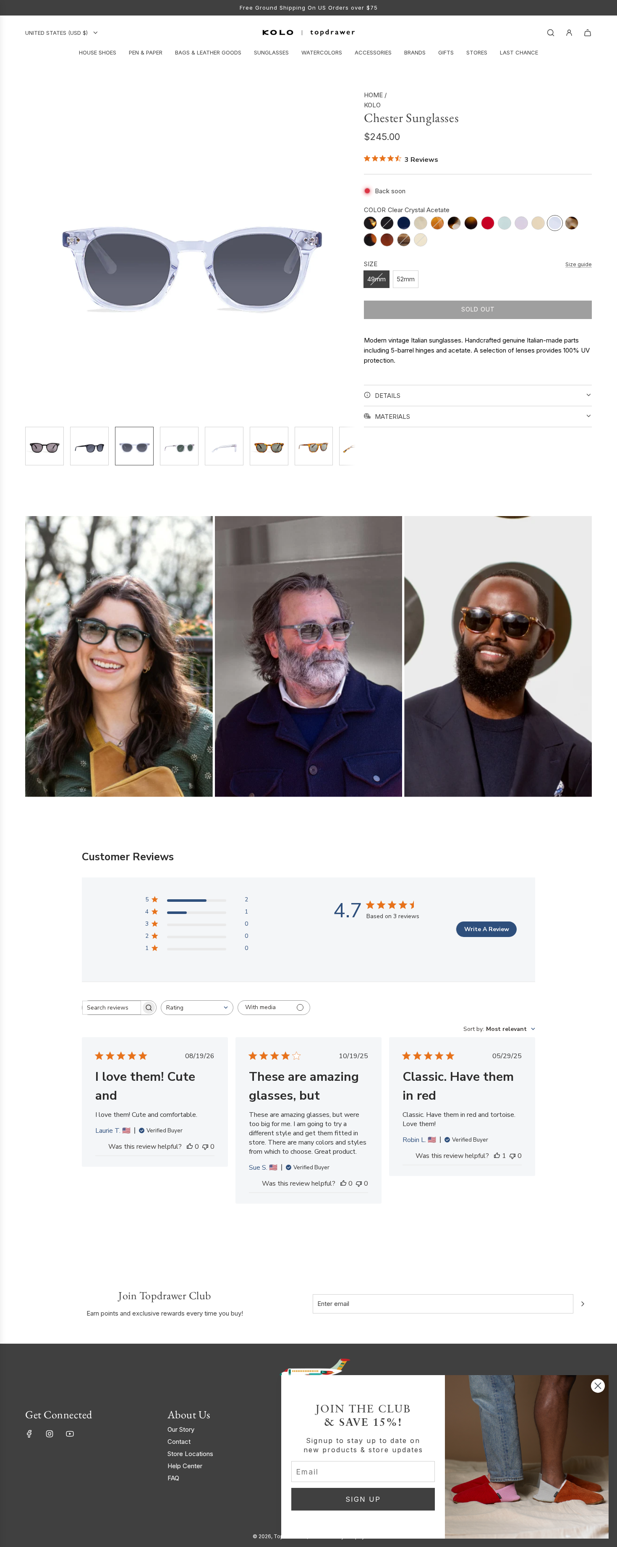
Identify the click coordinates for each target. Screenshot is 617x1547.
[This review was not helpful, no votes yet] (205, 1146)
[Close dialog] (598, 1385)
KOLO (372, 105)
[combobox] (197, 1007)
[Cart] (587, 32)
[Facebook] (29, 1434)
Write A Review (486, 929)
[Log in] (569, 32)
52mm (406, 279)
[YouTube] (69, 1434)
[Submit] (582, 1304)
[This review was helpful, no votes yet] (190, 1146)
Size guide (578, 264)
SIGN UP (363, 1499)
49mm (376, 279)
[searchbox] (111, 1008)
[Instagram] (49, 1434)
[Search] (550, 32)
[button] (32, 255)
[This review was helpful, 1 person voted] (497, 1155)
